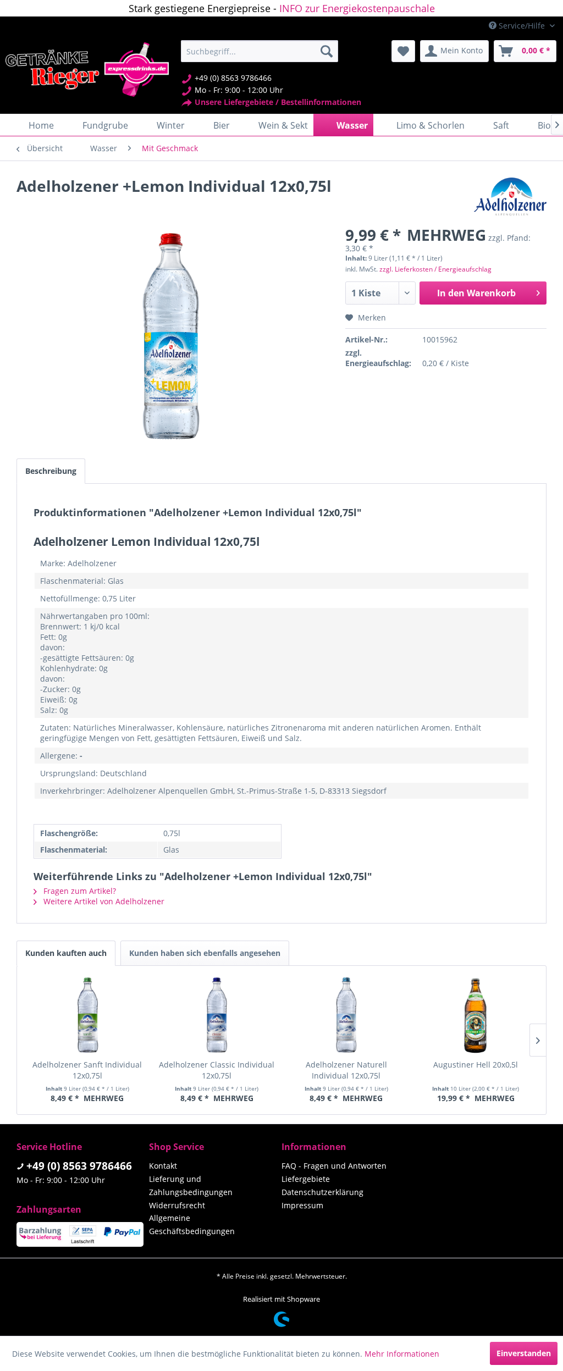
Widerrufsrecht (177, 1205)
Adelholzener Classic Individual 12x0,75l (216, 1070)
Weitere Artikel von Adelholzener (102, 901)
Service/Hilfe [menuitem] (521, 25)
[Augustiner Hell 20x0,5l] (476, 1015)
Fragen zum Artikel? (78, 891)
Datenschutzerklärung (322, 1192)
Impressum (302, 1205)
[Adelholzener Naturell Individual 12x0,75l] (346, 1015)
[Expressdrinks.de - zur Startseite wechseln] (87, 69)
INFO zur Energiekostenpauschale (357, 8)
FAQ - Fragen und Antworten (334, 1165)
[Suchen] (326, 51)
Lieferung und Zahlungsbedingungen (191, 1185)
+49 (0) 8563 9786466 (79, 1166)
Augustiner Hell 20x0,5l (475, 1064)
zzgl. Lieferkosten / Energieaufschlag (435, 269)
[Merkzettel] (403, 51)
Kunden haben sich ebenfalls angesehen (204, 953)
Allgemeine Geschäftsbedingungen (192, 1224)
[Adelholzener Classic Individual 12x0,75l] (217, 1015)
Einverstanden (523, 1353)
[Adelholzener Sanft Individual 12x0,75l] (87, 1015)
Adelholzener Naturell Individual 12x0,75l (346, 1070)
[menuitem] (260, 51)
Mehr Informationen (402, 1353)
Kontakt (163, 1165)
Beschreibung (50, 471)
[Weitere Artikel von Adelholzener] (510, 197)
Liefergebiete (306, 1179)
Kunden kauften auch (66, 953)
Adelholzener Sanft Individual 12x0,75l (87, 1070)
